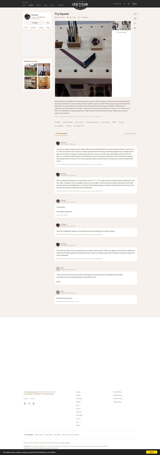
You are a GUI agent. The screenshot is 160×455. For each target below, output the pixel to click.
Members (79, 412)
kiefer (62, 268)
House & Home (39, 435)
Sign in (135, 4)
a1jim (62, 291)
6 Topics (48, 27)
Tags (77, 422)
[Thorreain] (27, 17)
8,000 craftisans (32, 392)
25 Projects (33, 27)
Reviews (38, 5)
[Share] (135, 23)
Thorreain (34, 61)
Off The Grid (65, 435)
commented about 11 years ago (68, 293)
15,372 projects (28, 394)
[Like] (135, 14)
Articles (78, 425)
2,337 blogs (36, 394)
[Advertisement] (37, 44)
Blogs (45, 5)
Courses (78, 418)
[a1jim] (58, 292)
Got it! (152, 452)
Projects (31, 5)
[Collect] (135, 18)
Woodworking (117, 392)
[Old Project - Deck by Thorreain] (30, 69)
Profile (26, 27)
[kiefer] (58, 269)
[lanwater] (58, 201)
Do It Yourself (75, 435)
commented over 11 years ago (68, 144)
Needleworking (117, 395)
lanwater (63, 200)
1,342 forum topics (48, 394)
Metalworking (117, 402)
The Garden (57, 435)
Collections (61, 5)
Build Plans (79, 415)
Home (24, 5)
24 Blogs (41, 27)
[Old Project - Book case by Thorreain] (30, 83)
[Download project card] (135, 28)
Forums (52, 5)
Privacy (26, 398)
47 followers (42, 17)
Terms (32, 398)
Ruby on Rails (65, 443)
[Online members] (128, 4)
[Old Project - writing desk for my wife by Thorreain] (44, 83)
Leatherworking (117, 398)
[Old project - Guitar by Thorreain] (44, 69)
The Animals (48, 435)
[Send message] (48, 23)
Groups (78, 392)
